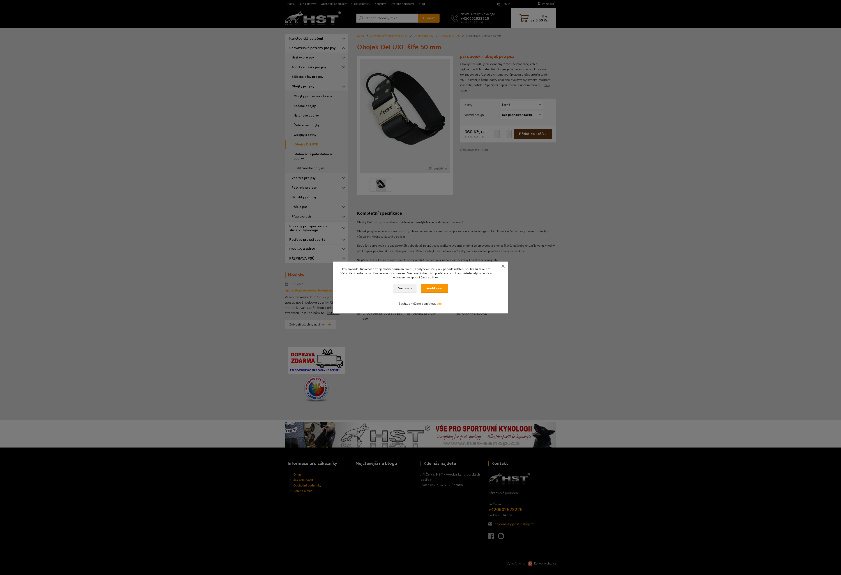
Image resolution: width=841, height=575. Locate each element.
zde (439, 304)
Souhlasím (434, 288)
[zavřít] (503, 266)
